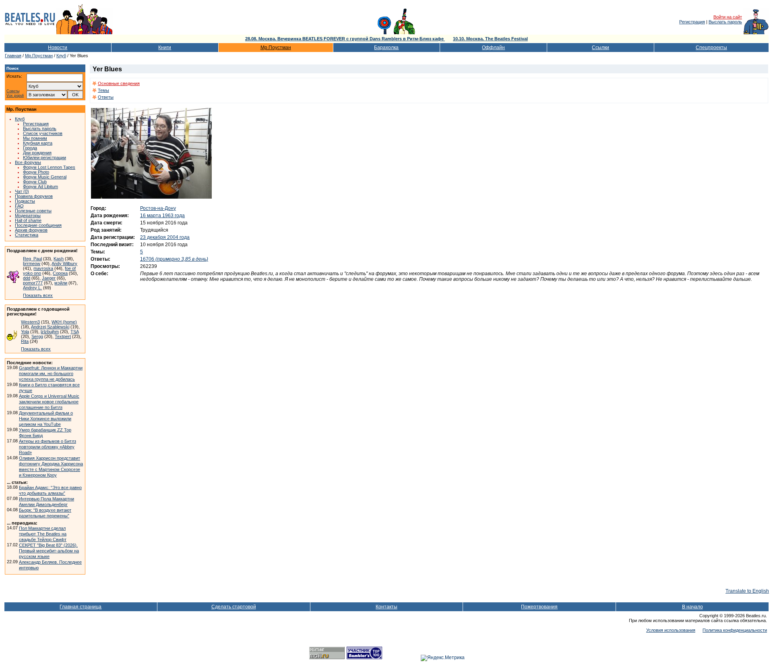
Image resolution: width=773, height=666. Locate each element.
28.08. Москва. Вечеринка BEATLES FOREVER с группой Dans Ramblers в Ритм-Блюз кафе (345, 38)
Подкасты (25, 201)
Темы (103, 90)
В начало (692, 607)
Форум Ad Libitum (40, 186)
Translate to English (747, 591)
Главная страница (80, 607)
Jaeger (49, 278)
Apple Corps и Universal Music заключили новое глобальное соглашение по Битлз (49, 402)
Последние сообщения (38, 225)
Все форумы (28, 162)
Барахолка (386, 47)
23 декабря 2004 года (165, 237)
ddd (26, 278)
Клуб (61, 55)
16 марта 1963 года (162, 215)
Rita (25, 341)
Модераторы (28, 215)
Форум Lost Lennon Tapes (49, 167)
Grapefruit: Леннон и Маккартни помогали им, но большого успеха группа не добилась (51, 373)
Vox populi (15, 96)
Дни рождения (37, 152)
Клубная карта (37, 143)
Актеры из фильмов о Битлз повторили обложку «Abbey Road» (47, 447)
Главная (13, 55)
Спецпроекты (711, 47)
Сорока (60, 273)
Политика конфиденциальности (735, 630)
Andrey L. (32, 287)
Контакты (386, 607)
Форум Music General (44, 176)
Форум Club (35, 181)
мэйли (60, 282)
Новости (57, 47)
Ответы (106, 97)
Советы (12, 91)
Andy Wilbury (64, 263)
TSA (74, 331)
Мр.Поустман (275, 47)
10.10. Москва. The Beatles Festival (490, 38)
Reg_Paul (32, 258)
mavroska (43, 268)
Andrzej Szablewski (50, 326)
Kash (59, 258)
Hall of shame (28, 220)
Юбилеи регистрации (44, 157)
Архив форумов (31, 230)
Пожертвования (539, 607)
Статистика (26, 234)
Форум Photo (36, 172)
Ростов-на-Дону (158, 208)
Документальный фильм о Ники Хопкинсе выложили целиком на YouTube (46, 419)
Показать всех (38, 295)
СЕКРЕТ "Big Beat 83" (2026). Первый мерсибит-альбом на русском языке (49, 551)
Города (30, 147)
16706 (174, 259)
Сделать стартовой (233, 607)
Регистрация (692, 21)
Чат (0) (22, 191)
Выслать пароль (725, 21)
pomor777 (33, 282)
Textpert (63, 336)
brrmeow (31, 263)
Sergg (37, 336)
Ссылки (600, 47)
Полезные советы (33, 210)
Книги (164, 47)
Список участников (42, 133)
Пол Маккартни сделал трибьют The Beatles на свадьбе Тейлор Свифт (42, 534)
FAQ (19, 205)
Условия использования (670, 630)
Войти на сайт (727, 17)
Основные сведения (119, 83)
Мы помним (35, 138)
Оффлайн (493, 47)
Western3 (30, 322)
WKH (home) (64, 322)
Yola (25, 331)
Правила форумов (34, 196)
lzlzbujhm (50, 331)
